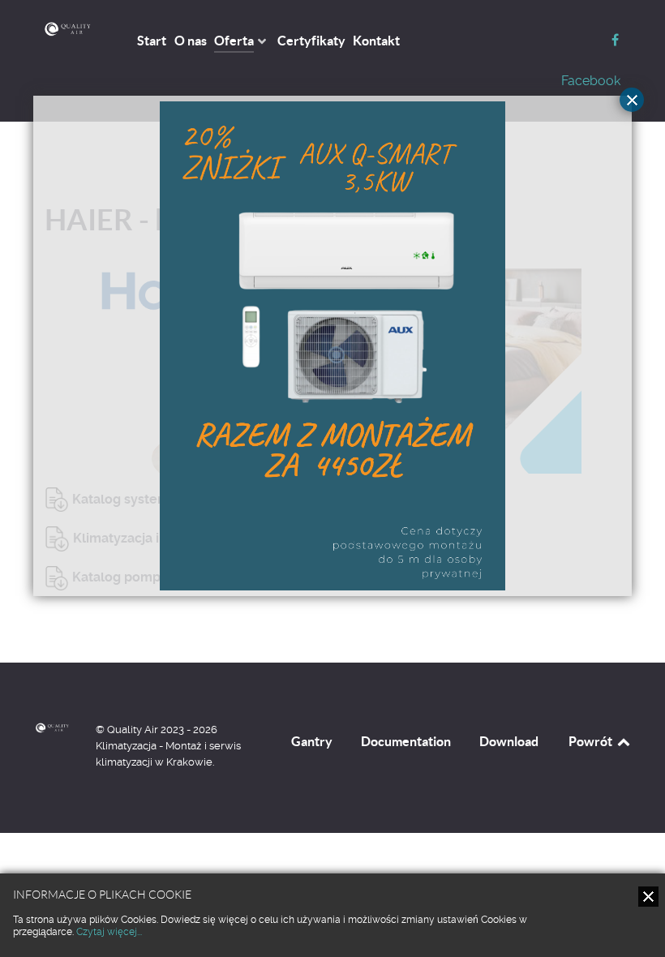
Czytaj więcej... (109, 932)
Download (508, 741)
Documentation (406, 741)
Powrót (591, 741)
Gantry (311, 741)
